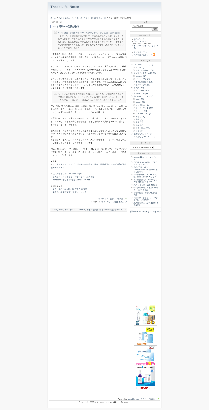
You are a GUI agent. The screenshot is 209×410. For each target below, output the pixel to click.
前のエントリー (140, 39)
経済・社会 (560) (143, 128)
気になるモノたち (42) (143, 134)
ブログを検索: (138, 26)
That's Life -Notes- (65, 7)
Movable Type (133, 399)
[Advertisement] (83, 217)
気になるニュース (66, 18)
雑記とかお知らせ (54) (145, 70)
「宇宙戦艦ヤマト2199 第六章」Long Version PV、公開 (145, 175)
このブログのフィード (143, 55)
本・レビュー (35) (141, 93)
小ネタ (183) (139, 88)
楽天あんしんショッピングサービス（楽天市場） (74, 177)
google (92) (140, 102)
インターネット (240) (144, 108)
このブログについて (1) (143, 64)
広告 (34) (139, 119)
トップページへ (140, 52)
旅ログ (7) (140, 67)
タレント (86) (141, 111)
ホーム (53, 18)
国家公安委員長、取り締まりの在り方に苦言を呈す (146, 181)
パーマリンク (103, 199)
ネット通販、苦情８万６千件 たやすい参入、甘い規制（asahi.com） (89, 33)
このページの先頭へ (117, 199)
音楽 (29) (139, 131)
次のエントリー (140, 41)
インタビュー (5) (142, 105)
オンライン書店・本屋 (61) (145, 73)
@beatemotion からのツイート (145, 211)
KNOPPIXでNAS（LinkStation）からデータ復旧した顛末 (146, 169)
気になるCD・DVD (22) (145, 137)
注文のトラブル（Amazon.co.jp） (68, 173)
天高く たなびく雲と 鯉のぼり (146, 185)
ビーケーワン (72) (143, 79)
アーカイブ (146, 143)
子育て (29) (140, 117)
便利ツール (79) (142, 90)
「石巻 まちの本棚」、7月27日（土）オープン (145, 163)
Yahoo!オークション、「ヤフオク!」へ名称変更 (146, 199)
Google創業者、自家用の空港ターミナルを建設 (146, 189)
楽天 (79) (139, 122)
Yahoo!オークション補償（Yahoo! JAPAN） (72, 180)
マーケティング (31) (144, 114)
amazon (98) (141, 76)
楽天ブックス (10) (143, 85)
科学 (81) (139, 125)
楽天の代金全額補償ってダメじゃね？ (69, 192)
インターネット (83, 18)
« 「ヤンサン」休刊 (60, 210)
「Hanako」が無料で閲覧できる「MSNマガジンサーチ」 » (101, 210)
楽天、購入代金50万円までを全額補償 (70, 189)
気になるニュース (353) (143, 96)
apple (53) (140, 99)
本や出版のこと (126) (144, 82)
